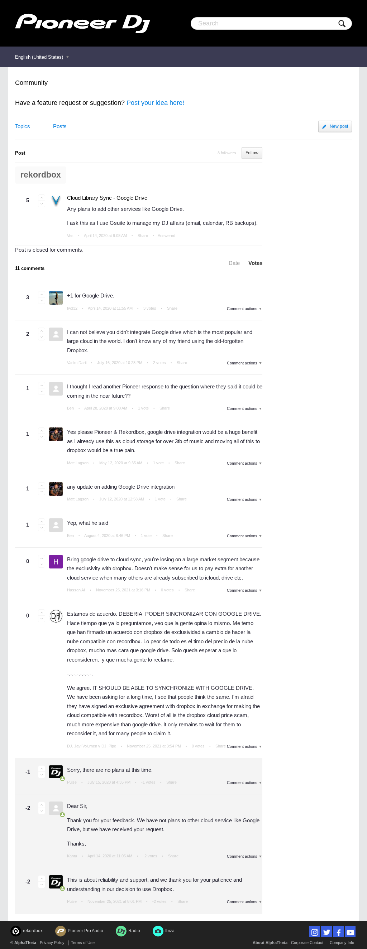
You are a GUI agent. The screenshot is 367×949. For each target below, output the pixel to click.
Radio (134, 930)
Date (234, 263)
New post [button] (339, 126)
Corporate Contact (307, 942)
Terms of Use (83, 942)
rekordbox (40, 174)
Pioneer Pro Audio (85, 930)
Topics (22, 126)
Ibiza (170, 930)
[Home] (82, 23)
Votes (255, 263)
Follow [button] (252, 152)
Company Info (342, 942)
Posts (60, 126)
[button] (41, 197)
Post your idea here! (155, 102)
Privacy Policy (52, 942)
